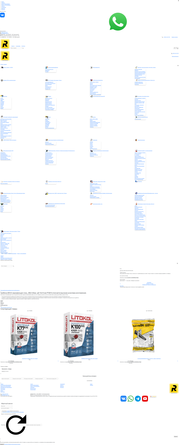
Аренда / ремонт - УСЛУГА (8, 67)
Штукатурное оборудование (6, 385)
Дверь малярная (4, 195)
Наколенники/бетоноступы (6, 156)
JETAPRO (91, 142)
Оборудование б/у (96, 67)
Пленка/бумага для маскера (6, 200)
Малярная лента (4, 198)
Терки (136, 175)
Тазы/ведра (137, 173)
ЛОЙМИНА (47, 121)
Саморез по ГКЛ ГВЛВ (94, 123)
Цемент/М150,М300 (93, 190)
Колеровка (32, 387)
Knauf (2, 207)
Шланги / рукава (138, 223)
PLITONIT (2, 102)
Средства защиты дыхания (5, 159)
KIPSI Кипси (47, 99)
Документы (17, 290)
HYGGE (2, 98)
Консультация (33, 389)
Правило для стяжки (138, 169)
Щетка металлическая (139, 179)
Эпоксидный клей (48, 101)
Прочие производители (49, 128)
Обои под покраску (4, 183)
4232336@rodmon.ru (5, 33)
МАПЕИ (2, 108)
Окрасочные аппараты (49, 144)
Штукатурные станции (139, 227)
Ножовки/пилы (137, 168)
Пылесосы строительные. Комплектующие (101, 150)
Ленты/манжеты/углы (49, 69)
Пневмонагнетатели (49, 160)
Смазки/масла (137, 78)
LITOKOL (2, 208)
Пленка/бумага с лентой (5, 199)
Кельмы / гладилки (138, 160)
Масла (136, 205)
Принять (2, 444)
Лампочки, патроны (4, 244)
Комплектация (7, 290)
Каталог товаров (4, 64)
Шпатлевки (5, 203)
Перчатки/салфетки (4, 158)
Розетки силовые (4, 246)
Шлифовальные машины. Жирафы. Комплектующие (102, 193)
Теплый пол (140, 181)
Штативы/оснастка (93, 148)
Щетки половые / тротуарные (95, 94)
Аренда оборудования (5, 3)
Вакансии (3, 8)
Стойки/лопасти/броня (49, 161)
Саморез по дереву (93, 124)
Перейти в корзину (149, 283)
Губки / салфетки (4, 121)
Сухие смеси (3, 389)
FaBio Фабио (47, 123)
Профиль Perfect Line (139, 82)
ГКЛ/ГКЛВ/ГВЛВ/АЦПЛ (49, 82)
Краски (2, 390)
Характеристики (12, 290)
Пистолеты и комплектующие (140, 216)
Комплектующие (138, 119)
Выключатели (3, 242)
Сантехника (137, 218)
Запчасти (47, 142)
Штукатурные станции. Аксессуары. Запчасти (146, 203)
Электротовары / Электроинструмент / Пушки (11, 231)
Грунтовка (5, 96)
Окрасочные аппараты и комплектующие (55, 140)
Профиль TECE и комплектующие (9, 80)
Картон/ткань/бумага (4, 197)
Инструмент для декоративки (6, 119)
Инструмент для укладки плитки (143, 96)
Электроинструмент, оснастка (6, 237)
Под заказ (121, 285)
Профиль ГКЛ (47, 89)
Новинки (3, 2)
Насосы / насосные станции (140, 214)
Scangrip (91, 146)
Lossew (91, 145)
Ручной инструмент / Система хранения (145, 150)
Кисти (2, 123)
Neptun (2, 235)
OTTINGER (2, 101)
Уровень (136, 176)
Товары (2, 384)
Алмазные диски (138, 100)
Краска (49, 117)
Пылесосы (92, 156)
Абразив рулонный (138, 197)
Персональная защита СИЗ (8, 150)
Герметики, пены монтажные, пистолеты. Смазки (147, 67)
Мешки (91, 84)
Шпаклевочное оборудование (6, 387)
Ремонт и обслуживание (5, 5)
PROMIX (2, 105)
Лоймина (2, 99)
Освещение (95, 140)
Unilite (91, 147)
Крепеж (94, 117)
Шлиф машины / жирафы (94, 197)
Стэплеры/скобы (138, 172)
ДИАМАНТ (47, 100)
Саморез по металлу (94, 125)
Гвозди (91, 120)
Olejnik (91, 143)
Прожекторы (3, 245)
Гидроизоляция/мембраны (53, 67)
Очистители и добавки (49, 109)
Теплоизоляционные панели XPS (99, 96)
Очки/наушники (3, 157)
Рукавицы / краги (93, 87)
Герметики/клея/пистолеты (140, 73)
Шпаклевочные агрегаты (49, 206)
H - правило (137, 154)
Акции (2, 1)
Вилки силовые (3, 239)
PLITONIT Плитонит (48, 107)
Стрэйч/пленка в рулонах (5, 202)
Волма (2, 211)
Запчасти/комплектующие (50, 205)
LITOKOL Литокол (48, 103)
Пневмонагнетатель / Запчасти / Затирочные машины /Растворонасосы (61, 150)
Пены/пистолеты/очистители (140, 77)
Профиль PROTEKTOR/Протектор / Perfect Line (146, 80)
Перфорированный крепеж (95, 122)
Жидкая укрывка (3, 196)
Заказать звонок (175, 37)
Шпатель (136, 177)
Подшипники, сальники (139, 217)
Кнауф (2, 106)
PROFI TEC (47, 125)
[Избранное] (176, 48)
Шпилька (91, 126)
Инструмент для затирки (49, 108)
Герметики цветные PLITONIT (140, 72)
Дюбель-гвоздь (93, 121)
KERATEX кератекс (48, 102)
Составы (46, 71)
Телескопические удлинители (6, 132)
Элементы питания (4, 252)
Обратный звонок (175, 56)
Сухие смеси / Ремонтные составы (99, 181)
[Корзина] (177, 48)
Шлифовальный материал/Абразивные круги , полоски (148, 193)
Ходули (2, 134)
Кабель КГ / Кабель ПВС (5, 243)
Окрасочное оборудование (6, 386)
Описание (2, 290)
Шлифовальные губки (139, 199)
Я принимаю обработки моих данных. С (13, 411)
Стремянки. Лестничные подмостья (54, 181)
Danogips (2, 205)
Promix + (2, 210)
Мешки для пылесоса (94, 154)
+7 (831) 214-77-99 (4, 32)
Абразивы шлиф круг (138, 198)
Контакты (3, 9)
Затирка (49, 96)
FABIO (2, 100)
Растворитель (47, 122)
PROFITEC (2, 103)
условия (8, 411)
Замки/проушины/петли (139, 157)
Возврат (91, 385)
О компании (3, 7)
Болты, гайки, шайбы (94, 119)
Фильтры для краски (4, 133)
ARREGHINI (47, 119)
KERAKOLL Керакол (48, 98)
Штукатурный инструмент (139, 178)
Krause (46, 183)
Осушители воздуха (141, 140)
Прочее (136, 171)
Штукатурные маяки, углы (97, 203)
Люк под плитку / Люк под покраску (9, 140)
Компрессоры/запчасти (139, 211)
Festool (91, 144)
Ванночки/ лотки (4, 120)
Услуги (31, 384)
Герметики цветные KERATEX (140, 71)
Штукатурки (92, 191)
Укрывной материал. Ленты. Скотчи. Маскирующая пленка (14, 193)
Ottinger (2, 209)
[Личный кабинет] (174, 48)
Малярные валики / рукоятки (6, 124)
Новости (3, 6)
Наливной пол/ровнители (95, 186)
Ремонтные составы (93, 183)
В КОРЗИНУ (149, 282)
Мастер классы (33, 388)
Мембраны (47, 70)
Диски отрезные (138, 156)
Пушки (2, 236)
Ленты (46, 85)
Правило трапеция (138, 170)
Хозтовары (92, 89)
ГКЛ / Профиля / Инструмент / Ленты (55, 80)
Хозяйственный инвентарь (98, 80)
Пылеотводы (137, 108)
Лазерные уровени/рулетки (143, 117)
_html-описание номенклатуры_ (6, 307)
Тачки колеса (92, 88)
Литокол (2, 107)
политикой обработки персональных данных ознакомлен (13, 412)
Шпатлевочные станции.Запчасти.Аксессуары (56, 203)
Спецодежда (3, 152)
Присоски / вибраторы (139, 107)
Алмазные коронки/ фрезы (140, 101)
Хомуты (91, 91)
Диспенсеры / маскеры (5, 122)
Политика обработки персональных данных (12, 444)
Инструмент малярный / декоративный (10, 117)
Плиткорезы (3, 388)
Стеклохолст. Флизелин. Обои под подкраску (11, 181)
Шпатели (2, 138)
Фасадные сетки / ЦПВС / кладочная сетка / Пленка (57, 193)
